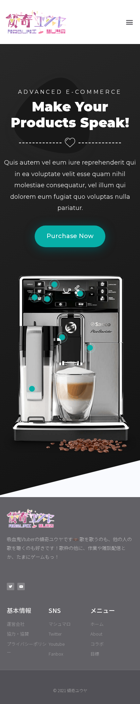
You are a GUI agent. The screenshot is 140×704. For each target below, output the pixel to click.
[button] (129, 22)
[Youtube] (21, 586)
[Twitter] (10, 586)
